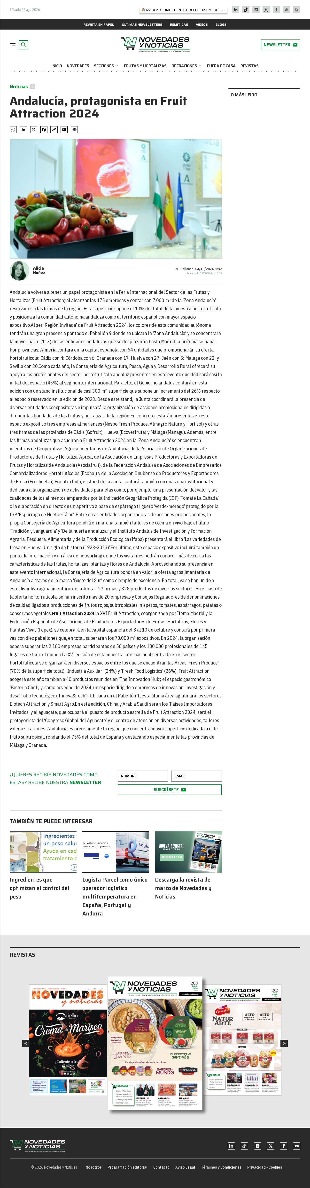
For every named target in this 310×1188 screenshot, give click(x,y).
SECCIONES (106, 66)
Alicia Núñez (39, 270)
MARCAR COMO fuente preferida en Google (185, 10)
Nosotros (94, 1167)
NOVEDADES (78, 66)
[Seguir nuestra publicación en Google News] (74, 129)
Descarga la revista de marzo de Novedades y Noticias (183, 888)
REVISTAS (249, 66)
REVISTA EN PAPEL (99, 24)
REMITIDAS (179, 24)
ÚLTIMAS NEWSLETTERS (142, 24)
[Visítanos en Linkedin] (235, 10)
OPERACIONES (186, 66)
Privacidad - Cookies (264, 1167)
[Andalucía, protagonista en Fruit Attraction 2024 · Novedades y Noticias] (155, 44)
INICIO (57, 66)
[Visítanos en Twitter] (266, 10)
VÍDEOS (202, 24)
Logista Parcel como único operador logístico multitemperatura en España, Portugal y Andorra (114, 896)
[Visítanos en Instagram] (256, 10)
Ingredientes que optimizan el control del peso (39, 888)
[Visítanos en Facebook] (276, 10)
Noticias (19, 86)
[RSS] (296, 10)
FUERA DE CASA (221, 66)
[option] (155, 1043)
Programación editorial (127, 1167)
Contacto (161, 1167)
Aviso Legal (185, 1167)
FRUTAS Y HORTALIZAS (145, 66)
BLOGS (221, 24)
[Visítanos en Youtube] (286, 10)
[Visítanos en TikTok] (246, 10)
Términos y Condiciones (221, 1167)
